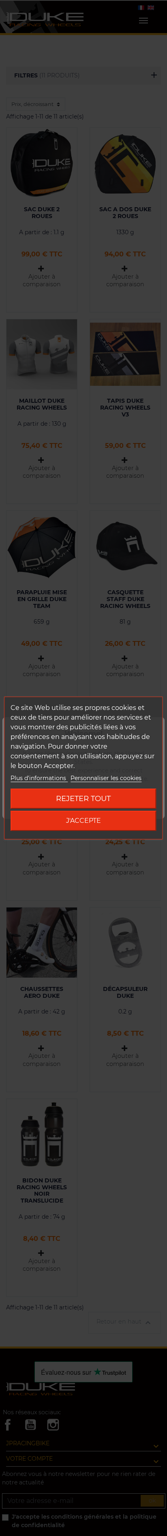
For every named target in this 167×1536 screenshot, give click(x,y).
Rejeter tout (83, 798)
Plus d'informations (39, 778)
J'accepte (83, 820)
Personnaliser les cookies (106, 778)
